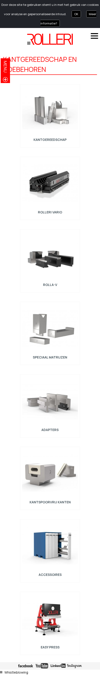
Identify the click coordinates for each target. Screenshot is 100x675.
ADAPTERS (50, 429)
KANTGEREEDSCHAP (50, 139)
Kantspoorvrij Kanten (49, 502)
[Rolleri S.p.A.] (50, 39)
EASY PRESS (49, 647)
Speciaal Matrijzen (50, 357)
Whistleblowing (16, 672)
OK (76, 14)
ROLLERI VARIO (50, 212)
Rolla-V (50, 284)
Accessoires (49, 574)
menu (5, 67)
